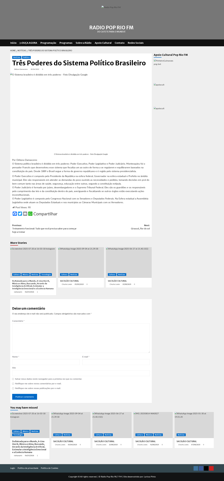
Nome (15, 357)
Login (12, 468)
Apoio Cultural (103, 42)
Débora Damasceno (21, 69)
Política (26, 57)
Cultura (16, 275)
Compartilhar (45, 214)
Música (26, 275)
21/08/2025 (126, 284)
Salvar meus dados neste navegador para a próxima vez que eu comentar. (48, 379)
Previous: (44, 228)
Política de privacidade (28, 468)
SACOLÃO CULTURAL (69, 281)
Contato (120, 42)
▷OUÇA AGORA (28, 42)
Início (13, 42)
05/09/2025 (79, 284)
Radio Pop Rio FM (111, 28)
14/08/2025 (154, 445)
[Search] (212, 43)
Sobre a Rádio (84, 42)
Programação (48, 42)
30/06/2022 (35, 69)
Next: (140, 227)
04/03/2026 (29, 292)
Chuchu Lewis (67, 284)
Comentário (18, 321)
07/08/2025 (195, 445)
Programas (66, 42)
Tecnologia (46, 275)
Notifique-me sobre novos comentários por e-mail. (38, 384)
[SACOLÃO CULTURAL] (81, 262)
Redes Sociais (136, 42)
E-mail (85, 357)
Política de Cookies (49, 468)
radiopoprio (18, 292)
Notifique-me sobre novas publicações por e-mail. (38, 388)
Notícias (16, 57)
